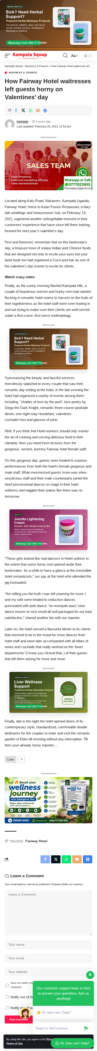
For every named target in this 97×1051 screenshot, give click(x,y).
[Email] (38, 110)
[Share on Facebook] (16, 110)
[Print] (45, 110)
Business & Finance (23, 72)
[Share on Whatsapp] (30, 110)
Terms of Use (14, 1043)
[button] (9, 56)
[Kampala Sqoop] (30, 56)
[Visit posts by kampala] (10, 124)
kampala (22, 121)
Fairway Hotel (36, 841)
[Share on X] (23, 110)
